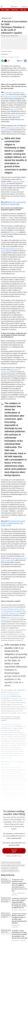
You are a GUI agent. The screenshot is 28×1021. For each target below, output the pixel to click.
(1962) (13, 612)
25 (13, 218)
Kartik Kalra (4, 54)
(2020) (11, 725)
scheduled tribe (14, 868)
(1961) (12, 610)
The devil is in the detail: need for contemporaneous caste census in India (13, 523)
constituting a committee (15, 115)
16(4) (13, 630)
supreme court (5, 862)
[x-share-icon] (5, 61)
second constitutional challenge (12, 96)
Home (3, 9)
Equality (18, 862)
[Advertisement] (14, 2)
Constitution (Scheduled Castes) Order (10, 870)
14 (7, 218)
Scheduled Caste (5, 868)
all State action (14, 232)
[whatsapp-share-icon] (2, 61)
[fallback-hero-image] (6, 881)
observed (19, 634)
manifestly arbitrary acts (18, 698)
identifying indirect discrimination (10, 695)
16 (4, 634)
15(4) (7, 630)
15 (9, 218)
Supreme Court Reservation (18, 865)
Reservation (12, 862)
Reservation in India (6, 865)
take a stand (14, 109)
